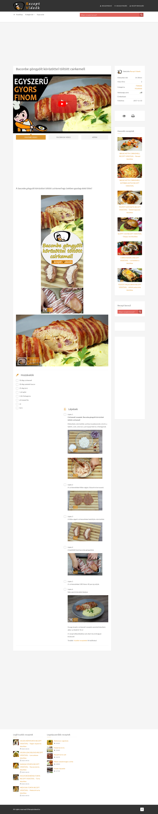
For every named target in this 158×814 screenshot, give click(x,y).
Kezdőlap (19, 14)
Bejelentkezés (121, 6)
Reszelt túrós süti (60, 755)
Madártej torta (59, 748)
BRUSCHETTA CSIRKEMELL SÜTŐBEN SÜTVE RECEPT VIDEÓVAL (130, 183)
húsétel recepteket (80, 640)
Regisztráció (107, 6)
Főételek (139, 86)
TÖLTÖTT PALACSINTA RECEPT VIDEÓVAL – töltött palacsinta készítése (129, 287)
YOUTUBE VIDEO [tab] (30, 137)
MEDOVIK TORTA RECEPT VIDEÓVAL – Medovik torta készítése (30, 790)
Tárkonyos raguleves (61, 741)
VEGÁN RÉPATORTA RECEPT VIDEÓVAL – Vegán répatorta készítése (30, 743)
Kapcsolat (40, 14)
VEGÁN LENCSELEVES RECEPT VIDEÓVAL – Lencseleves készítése (31, 755)
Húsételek (138, 88)
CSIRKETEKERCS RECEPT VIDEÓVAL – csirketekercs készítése (129, 260)
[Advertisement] (69, 42)
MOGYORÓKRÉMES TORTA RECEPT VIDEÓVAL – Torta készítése (30, 778)
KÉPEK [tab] (94, 137)
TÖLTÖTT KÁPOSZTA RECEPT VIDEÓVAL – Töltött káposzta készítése (130, 209)
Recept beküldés (137, 6)
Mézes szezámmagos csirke (63, 762)
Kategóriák (29, 14)
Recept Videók (135, 71)
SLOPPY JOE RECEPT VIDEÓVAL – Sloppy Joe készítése (130, 235)
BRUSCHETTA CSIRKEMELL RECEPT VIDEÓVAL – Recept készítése (129, 156)
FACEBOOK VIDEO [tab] (63, 137)
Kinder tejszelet (59, 769)
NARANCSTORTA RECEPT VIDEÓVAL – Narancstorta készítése (29, 767)
